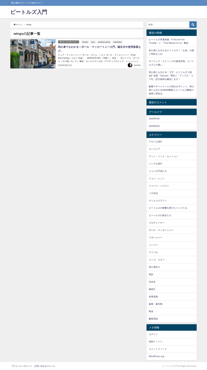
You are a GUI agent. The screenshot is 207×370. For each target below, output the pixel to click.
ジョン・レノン (157, 178)
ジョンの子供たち (158, 171)
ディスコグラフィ (158, 200)
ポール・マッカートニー (68, 42)
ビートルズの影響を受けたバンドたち (168, 208)
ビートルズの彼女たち (160, 215)
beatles (85, 42)
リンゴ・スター (157, 260)
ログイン (153, 334)
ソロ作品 (153, 193)
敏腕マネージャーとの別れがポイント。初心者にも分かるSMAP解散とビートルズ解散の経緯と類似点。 (171, 89)
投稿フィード (155, 341)
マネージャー (155, 237)
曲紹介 (152, 289)
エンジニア (154, 149)
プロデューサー (157, 223)
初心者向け (154, 267)
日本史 (152, 282)
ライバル (153, 252)
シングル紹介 (155, 163)
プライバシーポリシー (21, 366)
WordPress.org (156, 356)
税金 (151, 311)
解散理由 (153, 319)
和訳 (151, 274)
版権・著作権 (155, 304)
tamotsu (137, 65)
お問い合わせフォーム (44, 366)
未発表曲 (153, 296)
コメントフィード (158, 349)
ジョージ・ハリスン (159, 186)
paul (93, 42)
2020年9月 (154, 118)
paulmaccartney (104, 42)
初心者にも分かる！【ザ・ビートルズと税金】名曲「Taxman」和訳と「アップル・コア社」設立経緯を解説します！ (171, 75)
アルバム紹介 (155, 141)
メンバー (153, 245)
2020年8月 (154, 126)
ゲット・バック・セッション (163, 156)
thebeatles (117, 42)
